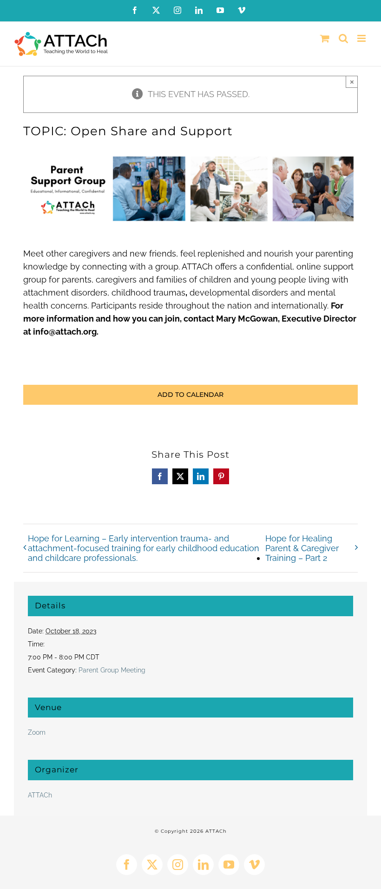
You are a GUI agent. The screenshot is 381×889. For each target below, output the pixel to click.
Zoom (37, 732)
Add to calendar (190, 395)
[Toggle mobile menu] (362, 38)
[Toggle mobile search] (343, 38)
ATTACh (40, 795)
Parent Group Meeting (112, 670)
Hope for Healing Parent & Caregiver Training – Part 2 (302, 548)
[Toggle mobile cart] (324, 38)
